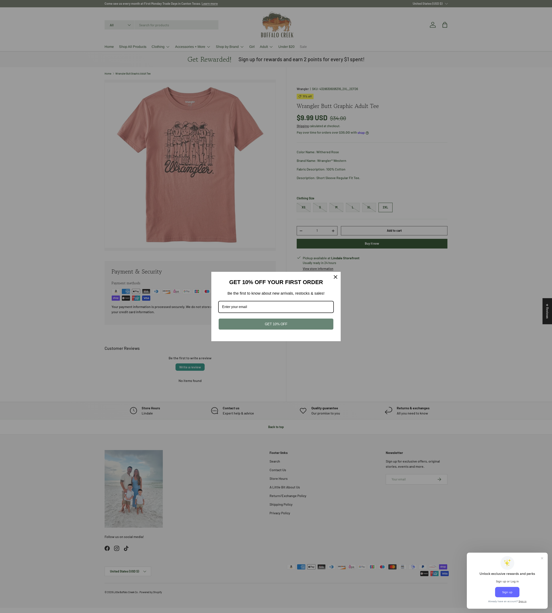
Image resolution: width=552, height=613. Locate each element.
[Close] (335, 277)
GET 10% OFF (276, 324)
